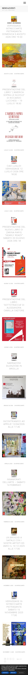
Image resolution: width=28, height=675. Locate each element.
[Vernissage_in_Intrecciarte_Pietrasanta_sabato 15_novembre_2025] (14, 594)
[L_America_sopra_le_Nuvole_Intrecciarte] (14, 83)
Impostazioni (21, 672)
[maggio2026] (14, 356)
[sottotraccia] (14, 292)
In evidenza (17, 23)
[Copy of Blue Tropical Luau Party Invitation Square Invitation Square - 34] (14, 414)
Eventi (9, 23)
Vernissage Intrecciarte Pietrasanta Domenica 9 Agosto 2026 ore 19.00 (14, 31)
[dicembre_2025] (14, 531)
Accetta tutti (5, 672)
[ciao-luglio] (14, 159)
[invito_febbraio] (14, 472)
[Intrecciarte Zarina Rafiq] (14, 220)
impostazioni (12, 670)
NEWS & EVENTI (8, 8)
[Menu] (24, 3)
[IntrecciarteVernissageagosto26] (14, 19)
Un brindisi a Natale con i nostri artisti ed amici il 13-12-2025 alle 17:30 (14, 543)
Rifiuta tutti (13, 672)
